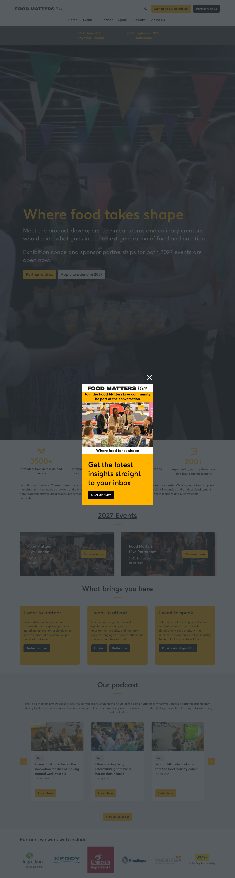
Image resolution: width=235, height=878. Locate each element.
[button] (149, 377)
